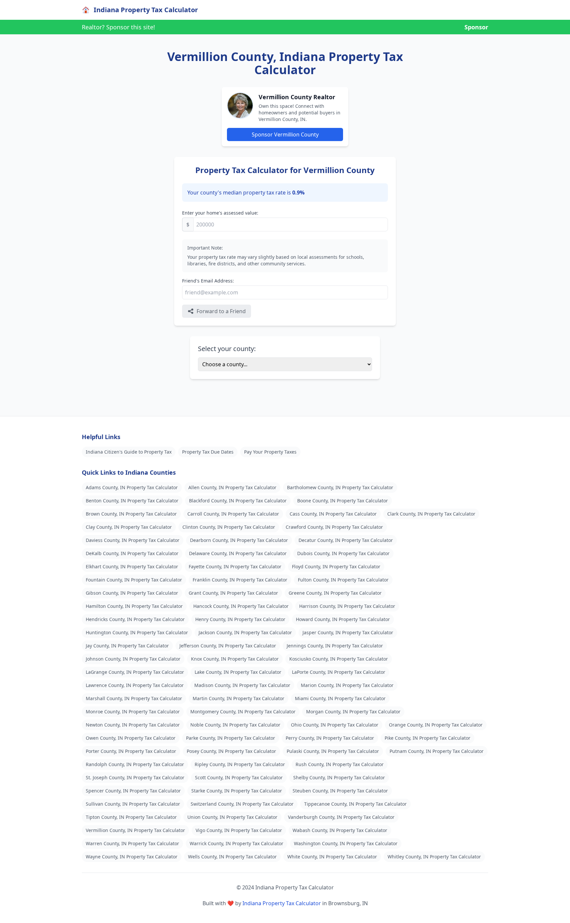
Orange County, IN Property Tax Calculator (436, 725)
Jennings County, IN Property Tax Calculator (335, 645)
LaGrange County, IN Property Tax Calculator (135, 672)
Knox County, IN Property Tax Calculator (235, 659)
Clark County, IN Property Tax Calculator (431, 514)
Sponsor (476, 27)
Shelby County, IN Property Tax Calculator (339, 777)
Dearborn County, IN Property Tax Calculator (239, 540)
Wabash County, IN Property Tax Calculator (340, 830)
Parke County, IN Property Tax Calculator (230, 738)
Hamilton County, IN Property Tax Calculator (134, 606)
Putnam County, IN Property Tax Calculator (437, 751)
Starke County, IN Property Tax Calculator (236, 791)
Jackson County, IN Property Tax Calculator (245, 632)
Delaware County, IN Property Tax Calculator (238, 553)
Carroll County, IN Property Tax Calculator (233, 514)
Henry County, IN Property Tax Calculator (240, 619)
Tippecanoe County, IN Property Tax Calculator (355, 804)
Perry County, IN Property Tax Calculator (330, 738)
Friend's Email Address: (208, 281)
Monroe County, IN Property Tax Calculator (133, 711)
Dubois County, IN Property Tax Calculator (343, 553)
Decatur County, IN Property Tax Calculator (346, 540)
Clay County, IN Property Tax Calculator (129, 527)
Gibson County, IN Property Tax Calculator (132, 593)
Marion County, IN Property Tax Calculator (347, 685)
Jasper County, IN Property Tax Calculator (347, 632)
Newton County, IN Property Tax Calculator (133, 725)
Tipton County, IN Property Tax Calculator (131, 817)
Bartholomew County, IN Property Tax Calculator (340, 487)
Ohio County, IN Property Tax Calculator (334, 725)
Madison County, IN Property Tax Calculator (242, 685)
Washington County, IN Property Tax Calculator (345, 843)
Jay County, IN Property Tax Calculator (127, 645)
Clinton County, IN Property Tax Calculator (228, 527)
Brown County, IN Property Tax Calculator (131, 514)
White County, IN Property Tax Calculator (332, 856)
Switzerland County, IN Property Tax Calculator (242, 804)
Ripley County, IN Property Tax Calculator (240, 764)
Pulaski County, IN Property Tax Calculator (333, 751)
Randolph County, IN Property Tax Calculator (135, 764)
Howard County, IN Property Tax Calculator (343, 619)
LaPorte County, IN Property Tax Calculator (338, 672)
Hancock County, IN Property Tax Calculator (241, 606)
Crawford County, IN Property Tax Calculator (334, 527)
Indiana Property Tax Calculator (281, 903)
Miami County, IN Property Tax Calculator (340, 698)
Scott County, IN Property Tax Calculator (239, 777)
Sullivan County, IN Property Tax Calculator (133, 804)
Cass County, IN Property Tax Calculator (333, 514)
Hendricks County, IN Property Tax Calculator (135, 619)
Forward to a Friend (221, 311)
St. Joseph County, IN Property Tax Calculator (135, 777)
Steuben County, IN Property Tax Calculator (340, 791)
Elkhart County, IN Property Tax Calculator (132, 566)
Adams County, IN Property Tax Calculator (132, 487)
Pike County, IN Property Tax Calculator (427, 738)
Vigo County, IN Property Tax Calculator (239, 830)
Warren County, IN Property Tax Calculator (132, 843)
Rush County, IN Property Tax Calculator (340, 764)
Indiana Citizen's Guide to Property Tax (129, 452)
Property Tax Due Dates (208, 452)
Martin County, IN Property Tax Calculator (238, 698)
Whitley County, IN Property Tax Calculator (434, 856)
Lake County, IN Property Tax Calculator (238, 672)
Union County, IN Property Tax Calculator (232, 817)
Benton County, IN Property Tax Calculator (132, 500)
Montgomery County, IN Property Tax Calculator (243, 711)
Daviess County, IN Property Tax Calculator (132, 540)
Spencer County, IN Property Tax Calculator (133, 791)
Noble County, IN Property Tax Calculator (235, 725)
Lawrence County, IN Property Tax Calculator (135, 685)
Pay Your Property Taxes (270, 452)
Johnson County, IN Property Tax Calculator (133, 659)
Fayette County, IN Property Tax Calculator (235, 566)
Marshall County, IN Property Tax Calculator (134, 698)
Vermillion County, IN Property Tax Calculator (135, 830)
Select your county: (227, 348)
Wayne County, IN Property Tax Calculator (131, 856)
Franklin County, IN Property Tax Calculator (240, 580)
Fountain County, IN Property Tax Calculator (134, 580)
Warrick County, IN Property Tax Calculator (236, 843)
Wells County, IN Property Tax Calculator (232, 856)
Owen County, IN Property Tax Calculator (130, 738)
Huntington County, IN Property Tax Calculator (137, 632)
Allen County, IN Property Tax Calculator (232, 487)
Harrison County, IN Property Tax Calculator (347, 606)
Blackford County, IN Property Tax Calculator (238, 500)
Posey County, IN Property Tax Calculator (231, 751)
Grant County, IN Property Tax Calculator (233, 593)
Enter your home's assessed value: (220, 213)
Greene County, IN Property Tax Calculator (335, 593)
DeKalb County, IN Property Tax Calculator (132, 553)
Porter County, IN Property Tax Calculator (131, 751)
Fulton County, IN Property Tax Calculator (343, 580)
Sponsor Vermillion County (285, 134)
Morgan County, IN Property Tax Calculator (353, 711)
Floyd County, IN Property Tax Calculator (336, 566)
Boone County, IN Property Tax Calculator (342, 500)
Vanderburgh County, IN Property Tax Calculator (341, 817)
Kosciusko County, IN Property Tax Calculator (338, 659)
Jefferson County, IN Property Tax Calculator (227, 645)
